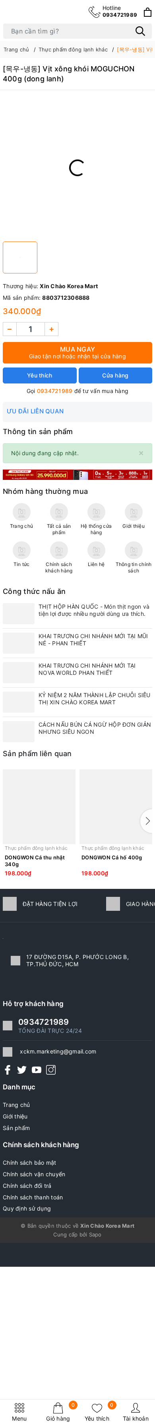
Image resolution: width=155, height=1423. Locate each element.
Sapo (95, 1234)
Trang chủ (16, 1104)
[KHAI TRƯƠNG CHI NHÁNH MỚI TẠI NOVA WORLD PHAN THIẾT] (19, 672)
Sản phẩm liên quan (37, 753)
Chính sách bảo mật (29, 1162)
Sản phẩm (16, 1127)
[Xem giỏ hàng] (147, 12)
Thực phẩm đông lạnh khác (36, 848)
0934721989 (120, 11)
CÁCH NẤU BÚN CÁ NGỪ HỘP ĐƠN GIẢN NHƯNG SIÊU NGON (95, 728)
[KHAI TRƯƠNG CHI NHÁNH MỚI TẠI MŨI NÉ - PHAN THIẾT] (19, 643)
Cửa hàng (115, 375)
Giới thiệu (15, 1116)
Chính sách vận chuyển (34, 1174)
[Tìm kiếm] (140, 31)
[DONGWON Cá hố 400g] (115, 806)
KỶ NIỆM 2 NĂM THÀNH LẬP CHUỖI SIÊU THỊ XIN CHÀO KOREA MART (95, 699)
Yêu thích (99, 1412)
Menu (19, 1418)
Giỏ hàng (60, 1412)
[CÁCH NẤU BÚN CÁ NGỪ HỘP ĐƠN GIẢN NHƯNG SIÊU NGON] (19, 731)
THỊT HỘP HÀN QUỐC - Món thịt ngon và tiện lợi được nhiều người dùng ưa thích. (94, 610)
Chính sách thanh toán (33, 1197)
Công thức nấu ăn (34, 591)
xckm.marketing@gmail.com (58, 1051)
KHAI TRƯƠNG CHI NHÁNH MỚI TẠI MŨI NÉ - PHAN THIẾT (93, 640)
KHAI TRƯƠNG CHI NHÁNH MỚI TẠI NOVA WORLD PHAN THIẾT (87, 669)
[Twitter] (22, 1070)
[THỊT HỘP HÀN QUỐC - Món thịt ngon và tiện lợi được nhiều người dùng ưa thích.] (19, 613)
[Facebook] (7, 1070)
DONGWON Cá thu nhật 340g (35, 860)
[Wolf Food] (77, 474)
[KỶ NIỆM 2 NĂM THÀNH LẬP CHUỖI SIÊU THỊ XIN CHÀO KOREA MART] (19, 702)
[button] (146, 821)
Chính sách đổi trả (27, 1185)
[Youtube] (36, 1070)
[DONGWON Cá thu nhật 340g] (39, 806)
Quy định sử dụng (27, 1208)
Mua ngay (77, 352)
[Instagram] (51, 1070)
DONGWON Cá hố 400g (111, 857)
